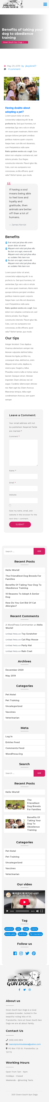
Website (12, 495)
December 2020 (14, 670)
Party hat (26, 645)
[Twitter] (24, 989)
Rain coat (26, 651)
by (22, 66)
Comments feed (14, 748)
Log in (9, 736)
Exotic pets (10, 934)
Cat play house (29, 639)
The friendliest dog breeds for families (34, 805)
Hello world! (12, 570)
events (34, 929)
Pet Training (12, 700)
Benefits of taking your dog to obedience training (34, 823)
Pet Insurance (36, 934)
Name (12, 471)
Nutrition (22, 934)
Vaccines (10, 712)
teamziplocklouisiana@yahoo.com (25, 1044)
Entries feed (12, 742)
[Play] (7, 911)
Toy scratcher (29, 634)
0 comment (14, 69)
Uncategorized (13, 706)
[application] (24, 902)
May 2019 (10, 675)
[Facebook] (19, 989)
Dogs (26, 929)
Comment (14, 436)
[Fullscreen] (41, 911)
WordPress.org (14, 754)
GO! (39, 551)
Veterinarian (12, 718)
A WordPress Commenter (19, 625)
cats (18, 929)
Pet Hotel (10, 694)
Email (12, 483)
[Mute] (37, 911)
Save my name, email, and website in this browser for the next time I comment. (23, 515)
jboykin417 (30, 66)
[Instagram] (29, 989)
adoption (9, 929)
